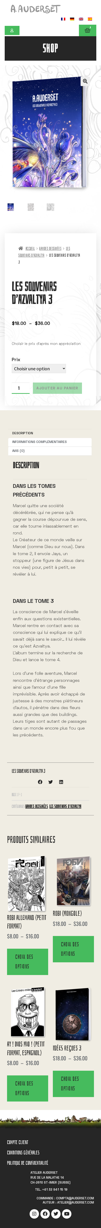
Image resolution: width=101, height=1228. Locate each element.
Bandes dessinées (50, 248)
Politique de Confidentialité (27, 1163)
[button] (85, 81)
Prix (16, 360)
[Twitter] (56, 1214)
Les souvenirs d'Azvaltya (65, 806)
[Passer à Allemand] (72, 19)
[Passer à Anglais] (81, 19)
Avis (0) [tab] (18, 451)
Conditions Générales (23, 1152)
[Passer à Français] (63, 19)
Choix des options (24, 961)
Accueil (30, 248)
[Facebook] (45, 1214)
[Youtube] (66, 1214)
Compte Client (17, 1142)
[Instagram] (34, 1214)
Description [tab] (22, 433)
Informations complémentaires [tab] (39, 442)
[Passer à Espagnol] (89, 19)
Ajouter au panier (57, 388)
